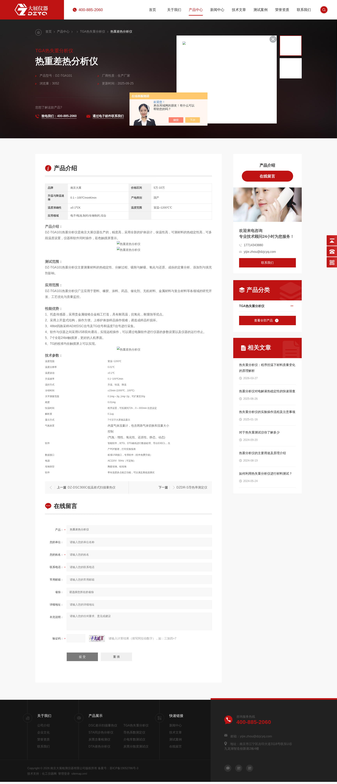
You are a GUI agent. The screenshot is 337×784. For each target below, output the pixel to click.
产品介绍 (267, 165)
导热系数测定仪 (134, 732)
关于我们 (174, 10)
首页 (152, 10)
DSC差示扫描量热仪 (103, 725)
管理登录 (64, 773)
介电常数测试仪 (134, 739)
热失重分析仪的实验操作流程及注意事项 (267, 412)
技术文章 (239, 10)
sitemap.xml (79, 773)
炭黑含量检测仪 (99, 739)
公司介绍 (43, 725)
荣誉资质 (282, 10)
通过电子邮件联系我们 (108, 116)
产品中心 (196, 10)
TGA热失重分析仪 (92, 31)
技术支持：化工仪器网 (42, 773)
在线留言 (267, 176)
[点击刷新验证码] (97, 638)
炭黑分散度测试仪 (135, 746)
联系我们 (304, 10)
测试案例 (261, 10)
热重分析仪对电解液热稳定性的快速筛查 (267, 391)
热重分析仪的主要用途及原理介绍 (262, 453)
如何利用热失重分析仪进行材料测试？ (265, 473)
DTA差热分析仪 (99, 746)
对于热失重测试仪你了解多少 (259, 432)
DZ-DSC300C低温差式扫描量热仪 (91, 487)
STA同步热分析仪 (101, 732)
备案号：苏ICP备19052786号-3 (118, 768)
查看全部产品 (263, 320)
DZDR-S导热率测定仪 (191, 487)
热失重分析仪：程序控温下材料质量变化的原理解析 (267, 367)
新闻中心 (217, 10)
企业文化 (43, 732)
